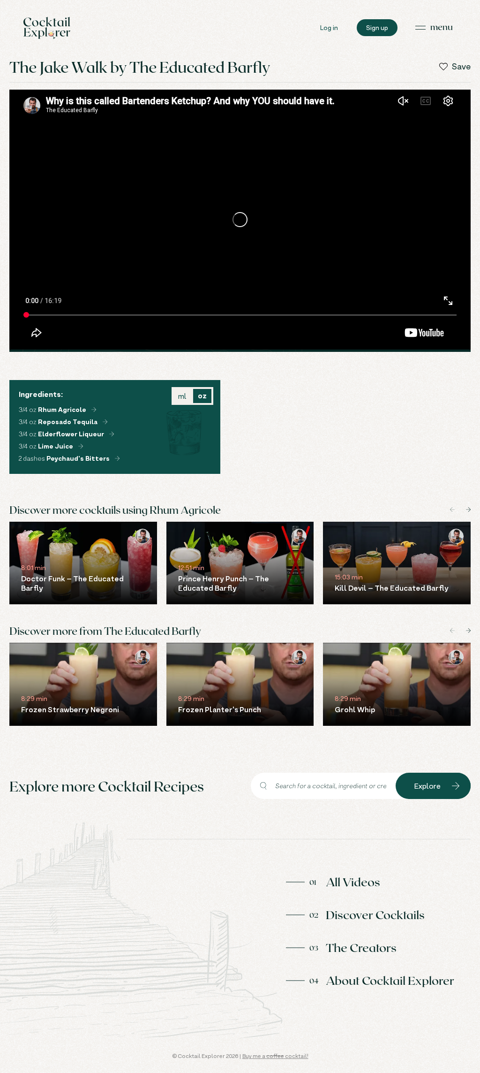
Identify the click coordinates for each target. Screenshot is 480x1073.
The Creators (361, 947)
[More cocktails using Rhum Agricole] (94, 409)
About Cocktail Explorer (390, 980)
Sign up (377, 27)
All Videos (353, 882)
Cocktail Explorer (46, 28)
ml (182, 396)
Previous (452, 509)
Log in (329, 27)
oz (202, 395)
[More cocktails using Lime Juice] (81, 446)
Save (461, 66)
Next (468, 509)
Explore (427, 786)
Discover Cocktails (375, 914)
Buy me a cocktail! (275, 1055)
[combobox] (323, 786)
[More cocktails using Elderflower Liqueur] (111, 434)
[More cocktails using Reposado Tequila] (105, 422)
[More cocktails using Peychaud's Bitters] (117, 458)
